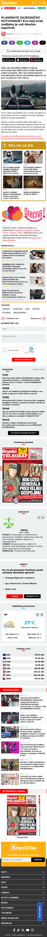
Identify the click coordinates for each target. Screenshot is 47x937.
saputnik (36, 309)
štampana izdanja (15, 791)
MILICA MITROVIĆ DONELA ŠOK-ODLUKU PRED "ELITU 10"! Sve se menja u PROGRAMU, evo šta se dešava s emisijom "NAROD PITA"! (23, 414)
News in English (9, 918)
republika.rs (20, 935)
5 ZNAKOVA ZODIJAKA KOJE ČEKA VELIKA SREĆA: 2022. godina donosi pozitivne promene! (15, 254)
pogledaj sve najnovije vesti (23, 433)
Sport (4, 887)
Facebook (18, 230)
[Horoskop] (40, 3)
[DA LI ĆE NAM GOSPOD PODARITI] (12, 157)
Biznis (4, 903)
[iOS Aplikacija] (22, 60)
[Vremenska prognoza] (36, 3)
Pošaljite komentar (23, 359)
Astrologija (17, 309)
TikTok (5, 233)
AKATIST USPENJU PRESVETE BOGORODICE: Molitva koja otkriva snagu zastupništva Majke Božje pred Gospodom (12, 195)
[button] (39, 517)
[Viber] (12, 43)
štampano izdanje (23, 442)
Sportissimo (40, 912)
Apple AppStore (9, 240)
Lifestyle (37, 34)
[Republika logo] (10, 3)
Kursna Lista (23, 649)
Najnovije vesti (11, 690)
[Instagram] (35, 43)
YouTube (36, 230)
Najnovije (7, 369)
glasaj (15, 596)
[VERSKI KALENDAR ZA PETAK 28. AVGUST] (33, 182)
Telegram (13, 233)
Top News (6, 913)
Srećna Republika (19, 312)
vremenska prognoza (23, 606)
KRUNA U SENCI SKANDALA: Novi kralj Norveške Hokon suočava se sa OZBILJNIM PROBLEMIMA (22, 425)
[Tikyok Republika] (18, 930)
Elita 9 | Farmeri (10, 898)
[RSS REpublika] (28, 930)
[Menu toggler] (44, 2)
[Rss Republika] (23, 930)
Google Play (36, 238)
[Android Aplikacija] (9, 60)
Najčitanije (39, 369)
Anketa (23, 564)
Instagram (27, 230)
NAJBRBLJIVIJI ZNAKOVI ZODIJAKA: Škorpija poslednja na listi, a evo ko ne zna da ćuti (14, 267)
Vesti (19, 8)
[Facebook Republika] (14, 930)
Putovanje (6, 312)
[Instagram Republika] (32, 930)
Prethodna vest (12, 318)
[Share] (3, 697)
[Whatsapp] (19, 43)
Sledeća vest (35, 318)
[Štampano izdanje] (22, 815)
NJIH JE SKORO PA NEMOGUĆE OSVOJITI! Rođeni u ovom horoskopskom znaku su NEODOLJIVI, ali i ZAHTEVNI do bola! (14, 293)
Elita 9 (22, 742)
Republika (6, 923)
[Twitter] (42, 43)
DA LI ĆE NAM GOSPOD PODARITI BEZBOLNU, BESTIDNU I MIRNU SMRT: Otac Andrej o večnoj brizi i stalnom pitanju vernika (11, 170)
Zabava (5, 892)
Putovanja (7, 908)
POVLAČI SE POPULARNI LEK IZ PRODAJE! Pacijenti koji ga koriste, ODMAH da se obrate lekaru (32, 779)
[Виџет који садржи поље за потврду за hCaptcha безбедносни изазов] (18, 350)
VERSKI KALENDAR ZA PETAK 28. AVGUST (32, 193)
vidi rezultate (32, 596)
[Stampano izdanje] (23, 475)
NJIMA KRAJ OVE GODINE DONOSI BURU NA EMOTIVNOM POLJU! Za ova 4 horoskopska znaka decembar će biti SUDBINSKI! (15, 280)
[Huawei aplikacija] (36, 60)
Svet (22, 695)
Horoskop (6, 260)
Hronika (5, 877)
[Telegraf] (27, 43)
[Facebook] (4, 43)
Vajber (20, 233)
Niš (5, 614)
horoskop (23, 512)
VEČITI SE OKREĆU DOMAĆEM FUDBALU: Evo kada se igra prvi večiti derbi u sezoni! (22, 392)
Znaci (27, 309)
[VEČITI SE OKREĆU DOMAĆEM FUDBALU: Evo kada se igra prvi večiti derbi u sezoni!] (10, 718)
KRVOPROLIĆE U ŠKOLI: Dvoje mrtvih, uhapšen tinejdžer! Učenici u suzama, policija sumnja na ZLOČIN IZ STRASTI (23, 402)
